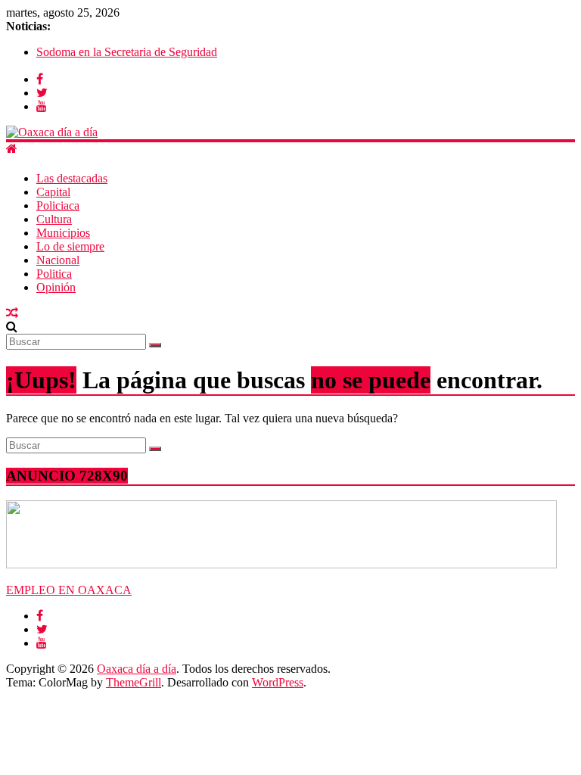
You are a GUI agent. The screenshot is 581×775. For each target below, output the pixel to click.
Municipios (63, 232)
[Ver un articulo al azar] (12, 313)
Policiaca (57, 205)
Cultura (54, 219)
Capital (53, 191)
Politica (54, 273)
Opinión (56, 287)
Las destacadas (71, 178)
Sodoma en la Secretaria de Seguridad (126, 51)
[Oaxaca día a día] (290, 132)
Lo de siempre (70, 246)
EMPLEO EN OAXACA (69, 590)
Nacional (57, 260)
